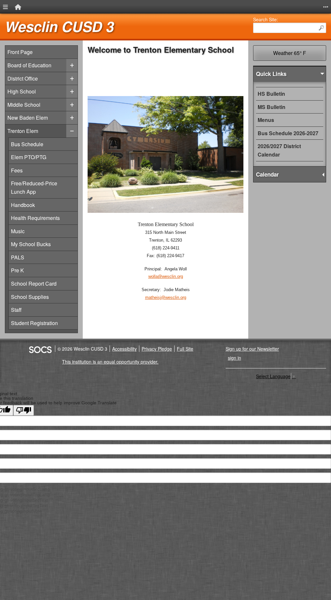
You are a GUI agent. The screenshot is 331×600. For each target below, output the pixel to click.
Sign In (234, 358)
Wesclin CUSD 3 (59, 26)
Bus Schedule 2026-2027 (288, 133)
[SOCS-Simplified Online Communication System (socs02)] (40, 348)
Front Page (20, 52)
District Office (22, 78)
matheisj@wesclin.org (165, 297)
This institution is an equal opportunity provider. (110, 361)
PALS (27, 257)
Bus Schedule (27, 144)
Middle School (23, 104)
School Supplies (30, 296)
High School (21, 91)
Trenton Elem (22, 131)
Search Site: (265, 19)
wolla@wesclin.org (165, 276)
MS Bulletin (271, 107)
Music (27, 231)
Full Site (185, 348)
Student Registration (34, 323)
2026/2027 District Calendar (279, 150)
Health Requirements (35, 218)
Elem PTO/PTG (28, 157)
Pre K (27, 270)
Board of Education (29, 65)
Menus (266, 120)
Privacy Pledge (157, 348)
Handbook (27, 205)
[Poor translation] (23, 410)
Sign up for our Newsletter (252, 348)
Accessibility (124, 348)
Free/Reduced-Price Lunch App (34, 187)
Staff (27, 309)
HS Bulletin (271, 93)
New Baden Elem (27, 117)
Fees (27, 170)
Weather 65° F (289, 53)
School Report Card (34, 283)
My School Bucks (31, 244)
